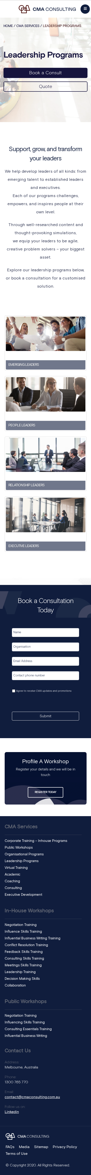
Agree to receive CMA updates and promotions (43, 691)
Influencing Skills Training (25, 1022)
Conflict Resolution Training (26, 945)
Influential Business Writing (26, 1036)
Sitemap (41, 1147)
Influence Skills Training (23, 931)
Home (8, 26)
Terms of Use (17, 1154)
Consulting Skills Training (24, 958)
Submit (45, 716)
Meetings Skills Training (23, 965)
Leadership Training (20, 972)
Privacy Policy (65, 1147)
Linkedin (12, 1112)
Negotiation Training (21, 925)
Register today (45, 792)
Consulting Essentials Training (28, 1029)
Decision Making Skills (22, 978)
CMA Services (27, 26)
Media (24, 1147)
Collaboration (15, 985)
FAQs (10, 1147)
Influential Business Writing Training (32, 938)
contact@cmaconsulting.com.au (32, 1097)
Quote (45, 86)
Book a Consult (45, 73)
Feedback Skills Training (24, 952)
